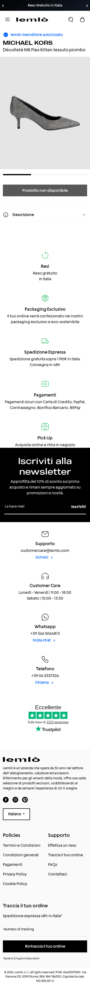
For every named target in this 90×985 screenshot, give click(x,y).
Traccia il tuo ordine (65, 855)
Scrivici (42, 557)
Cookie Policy (15, 883)
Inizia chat (42, 640)
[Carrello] (82, 19)
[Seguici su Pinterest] (25, 800)
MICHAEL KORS (28, 42)
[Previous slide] (3, 6)
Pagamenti (12, 864)
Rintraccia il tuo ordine (45, 946)
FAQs (52, 864)
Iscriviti (78, 506)
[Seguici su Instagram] (15, 800)
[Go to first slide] (87, 6)
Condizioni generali (21, 855)
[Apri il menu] (7, 19)
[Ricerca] (71, 19)
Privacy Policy (15, 874)
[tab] (17, 174)
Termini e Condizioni (21, 845)
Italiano (15, 814)
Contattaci (57, 874)
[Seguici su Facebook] (6, 800)
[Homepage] (32, 19)
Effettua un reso (62, 845)
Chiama (42, 682)
